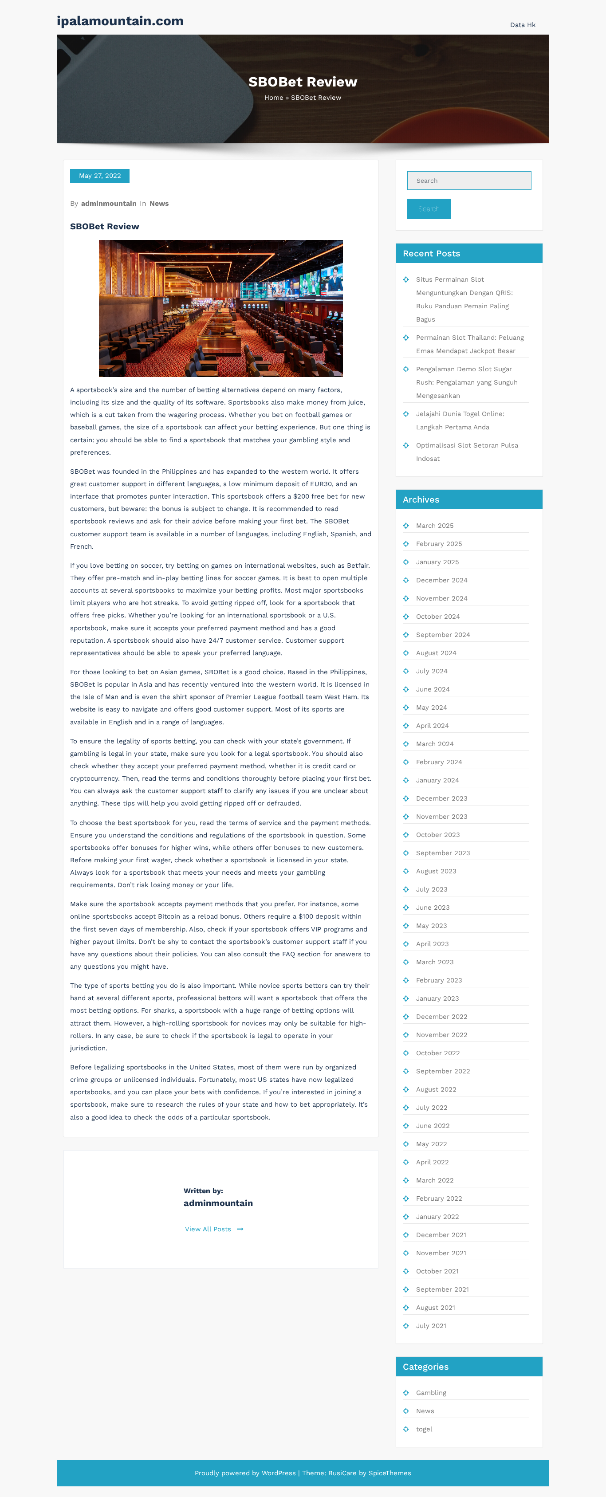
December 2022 (442, 1017)
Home (273, 98)
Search (429, 208)
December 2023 (442, 798)
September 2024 (443, 635)
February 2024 (439, 762)
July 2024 (432, 671)
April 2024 (432, 726)
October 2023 (438, 835)
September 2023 (443, 853)
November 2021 (441, 1253)
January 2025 (437, 562)
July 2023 (432, 889)
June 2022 (433, 1126)
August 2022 (436, 1089)
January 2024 (437, 780)
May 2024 (431, 707)
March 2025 (435, 526)
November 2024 (442, 598)
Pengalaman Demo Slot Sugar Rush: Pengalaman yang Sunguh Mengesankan (467, 382)
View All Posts (209, 1229)
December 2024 (442, 580)
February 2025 (439, 544)
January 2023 (437, 998)
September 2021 (442, 1289)
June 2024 (433, 689)
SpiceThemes (390, 1473)
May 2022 (431, 1144)
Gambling (431, 1393)
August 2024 (436, 653)
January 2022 (437, 1217)
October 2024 (438, 617)
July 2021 (431, 1326)
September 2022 (443, 1071)
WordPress (279, 1473)
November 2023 (442, 817)
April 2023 (432, 944)
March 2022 (435, 1180)
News (159, 203)
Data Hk (523, 25)
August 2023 (436, 871)
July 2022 (432, 1108)
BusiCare (342, 1473)
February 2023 (439, 980)
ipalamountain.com (120, 20)
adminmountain (109, 203)
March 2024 (435, 744)
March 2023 (435, 962)
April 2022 (432, 1162)
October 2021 (437, 1271)
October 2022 (438, 1053)
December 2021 (441, 1235)
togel (424, 1429)
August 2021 (435, 1308)
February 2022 (439, 1198)
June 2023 (433, 908)
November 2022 (442, 1035)
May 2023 (431, 926)
